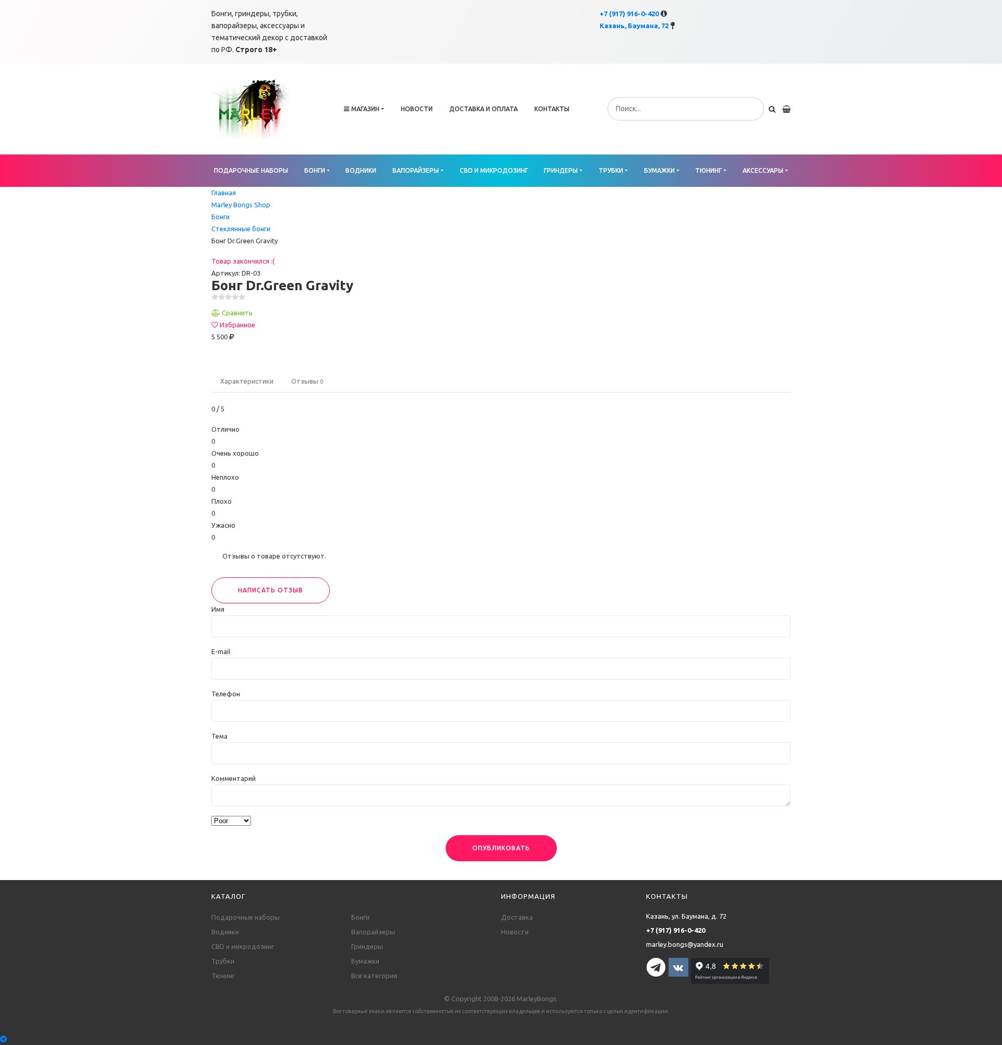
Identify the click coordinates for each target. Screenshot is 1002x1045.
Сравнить (237, 312)
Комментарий (233, 778)
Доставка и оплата (483, 108)
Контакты (551, 108)
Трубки (611, 170)
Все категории (374, 975)
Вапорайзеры (415, 170)
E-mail (220, 651)
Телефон (225, 693)
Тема (219, 736)
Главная (223, 192)
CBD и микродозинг (494, 170)
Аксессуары (763, 170)
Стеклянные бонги (240, 228)
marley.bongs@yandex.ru (684, 944)
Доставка (517, 917)
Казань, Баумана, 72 (634, 25)
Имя (217, 609)
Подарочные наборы (251, 170)
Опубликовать (501, 848)
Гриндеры (561, 170)
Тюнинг (708, 170)
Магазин (365, 108)
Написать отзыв (270, 590)
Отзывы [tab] (307, 381)
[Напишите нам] (501, 1039)
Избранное (237, 324)
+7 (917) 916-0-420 (629, 13)
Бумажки (659, 170)
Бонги (314, 170)
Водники (360, 170)
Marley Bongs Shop (240, 204)
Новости (417, 108)
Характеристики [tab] (246, 381)
